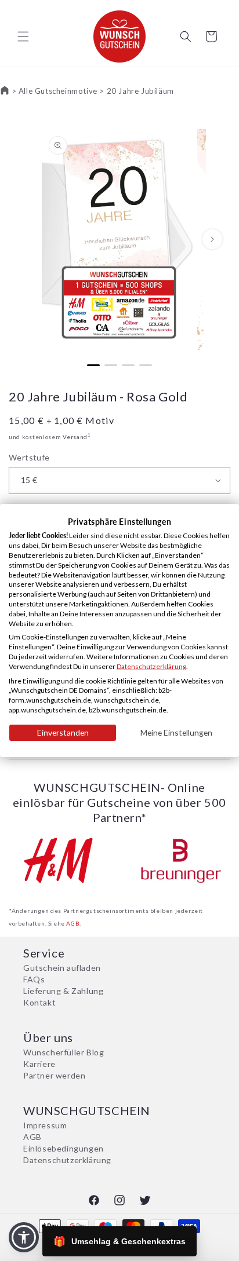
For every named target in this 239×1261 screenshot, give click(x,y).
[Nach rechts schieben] (212, 239)
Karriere (39, 1064)
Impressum (45, 1125)
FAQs (34, 979)
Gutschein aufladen (62, 968)
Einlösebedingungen (63, 1148)
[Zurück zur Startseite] (4, 91)
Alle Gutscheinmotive (58, 91)
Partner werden (54, 1075)
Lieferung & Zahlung (63, 991)
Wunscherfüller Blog (63, 1052)
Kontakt (39, 1002)
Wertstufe (29, 457)
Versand (75, 437)
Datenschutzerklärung (67, 1160)
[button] (23, 36)
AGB (72, 923)
